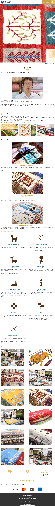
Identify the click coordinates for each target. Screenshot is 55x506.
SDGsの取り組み (27, 504)
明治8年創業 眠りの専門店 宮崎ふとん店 (6, 2)
